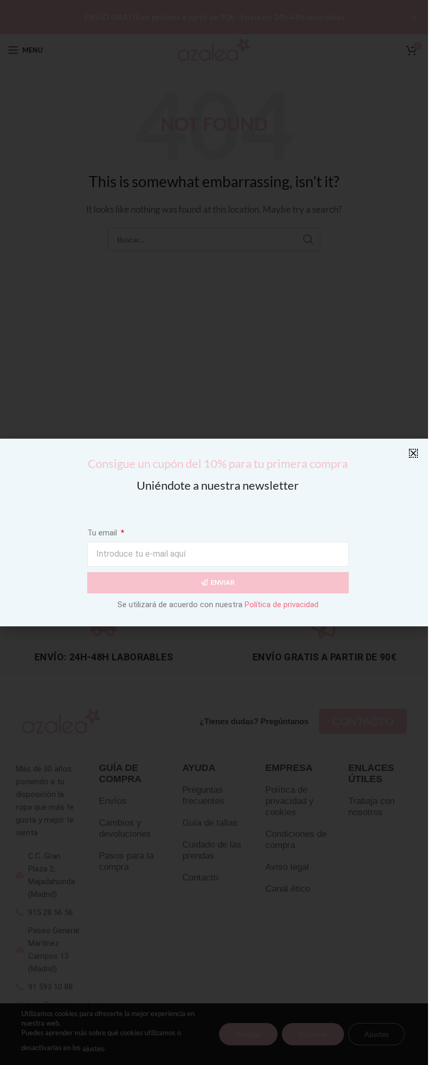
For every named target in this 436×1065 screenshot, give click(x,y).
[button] (413, 453)
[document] (214, 532)
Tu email (103, 533)
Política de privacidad (281, 604)
